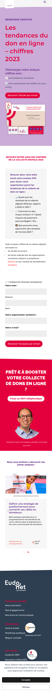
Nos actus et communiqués (19, 615)
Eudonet (12, 262)
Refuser (26, 687)
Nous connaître (13, 605)
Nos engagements (14, 610)
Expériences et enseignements (15, 542)
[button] (8, 511)
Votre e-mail (12, 327)
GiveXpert (12, 265)
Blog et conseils (13, 638)
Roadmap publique (15, 633)
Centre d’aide (12, 628)
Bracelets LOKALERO (16, 660)
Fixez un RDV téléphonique (26, 398)
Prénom (9, 297)
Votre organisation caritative (21, 315)
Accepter (26, 680)
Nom (7, 308)
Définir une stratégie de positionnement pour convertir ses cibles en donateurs (23, 508)
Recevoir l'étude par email (22, 95)
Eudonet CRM (12, 655)
